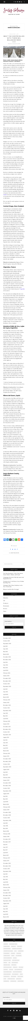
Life (17, 34)
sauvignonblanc (18, 969)
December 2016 (7, 863)
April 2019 (5, 801)
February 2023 (6, 699)
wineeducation (11, 978)
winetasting (20, 981)
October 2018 (6, 817)
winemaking (13, 981)
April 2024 (5, 670)
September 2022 (7, 710)
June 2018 (5, 825)
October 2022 (6, 708)
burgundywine (7, 948)
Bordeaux (13, 946)
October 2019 (6, 788)
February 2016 (6, 887)
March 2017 (6, 855)
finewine (19, 953)
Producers (5, 603)
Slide (15, 1018)
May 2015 (5, 911)
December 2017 (7, 839)
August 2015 (6, 903)
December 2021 (7, 726)
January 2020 (6, 780)
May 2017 (5, 850)
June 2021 (5, 742)
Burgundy (19, 946)
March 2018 (6, 831)
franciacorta (7, 955)
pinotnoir (14, 964)
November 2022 (7, 705)
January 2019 (6, 809)
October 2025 (6, 641)
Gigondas (22, 289)
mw (9, 962)
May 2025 (5, 651)
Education (13, 34)
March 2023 (6, 697)
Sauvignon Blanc (7, 971)
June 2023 (5, 691)
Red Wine (21, 967)
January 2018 (6, 836)
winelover (18, 978)
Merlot (5, 962)
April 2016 (5, 882)
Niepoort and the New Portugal (11, 589)
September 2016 (7, 871)
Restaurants (6, 606)
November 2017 (7, 842)
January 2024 (6, 675)
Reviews (5, 608)
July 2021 (5, 740)
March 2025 (6, 654)
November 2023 (7, 681)
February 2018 (6, 833)
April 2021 (5, 748)
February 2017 (6, 858)
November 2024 (7, 659)
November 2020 (7, 761)
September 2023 (7, 686)
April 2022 (5, 718)
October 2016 (6, 868)
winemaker (6, 981)
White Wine (20, 976)
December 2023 (7, 678)
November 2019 (7, 785)
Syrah (21, 974)
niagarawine (15, 962)
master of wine (7, 960)
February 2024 (6, 673)
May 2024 (5, 667)
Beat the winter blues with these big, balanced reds (14, 38)
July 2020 (5, 772)
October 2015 (6, 898)
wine (5, 978)
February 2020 (6, 777)
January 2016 (6, 890)
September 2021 (7, 734)
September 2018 (7, 820)
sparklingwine (7, 974)
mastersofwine (15, 960)
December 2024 (7, 657)
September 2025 (7, 643)
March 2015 (6, 917)
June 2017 (5, 847)
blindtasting (7, 946)
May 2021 (5, 745)
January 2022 (6, 724)
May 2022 (5, 716)
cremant (13, 953)
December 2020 (7, 758)
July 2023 (5, 689)
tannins (5, 194)
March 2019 (6, 804)
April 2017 (5, 852)
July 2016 (5, 874)
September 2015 (7, 900)
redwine (6, 969)
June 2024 (5, 665)
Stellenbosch (15, 974)
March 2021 (6, 750)
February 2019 (6, 807)
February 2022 (6, 721)
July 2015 (5, 906)
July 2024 (5, 662)
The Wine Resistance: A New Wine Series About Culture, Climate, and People (13, 574)
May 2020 (5, 775)
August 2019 (6, 793)
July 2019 (5, 796)
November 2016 (7, 866)
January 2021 (6, 756)
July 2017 (5, 844)
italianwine (18, 955)
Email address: (8, 621)
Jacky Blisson (15, 552)
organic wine (7, 964)
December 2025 (7, 638)
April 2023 (5, 694)
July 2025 (5, 646)
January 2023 (6, 702)
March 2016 (6, 884)
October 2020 (6, 764)
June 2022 (5, 713)
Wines (4, 611)
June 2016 (5, 876)
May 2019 (5, 799)
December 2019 (7, 783)
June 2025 (5, 649)
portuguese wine (7, 967)
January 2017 (6, 860)
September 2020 (7, 766)
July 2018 (5, 823)
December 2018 (7, 812)
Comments (14, 545)
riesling (11, 969)
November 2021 (7, 729)
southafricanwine (17, 971)
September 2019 (7, 791)
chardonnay (6, 953)
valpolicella (6, 976)
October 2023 (6, 683)
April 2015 (5, 914)
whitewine (13, 976)
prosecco (15, 967)
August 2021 (6, 737)
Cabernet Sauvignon (16, 948)
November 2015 (7, 895)
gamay (12, 955)
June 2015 (5, 909)
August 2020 (6, 769)
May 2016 (5, 879)
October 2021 (6, 732)
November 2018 (7, 815)
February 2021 (6, 753)
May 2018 (5, 828)
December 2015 (7, 892)
